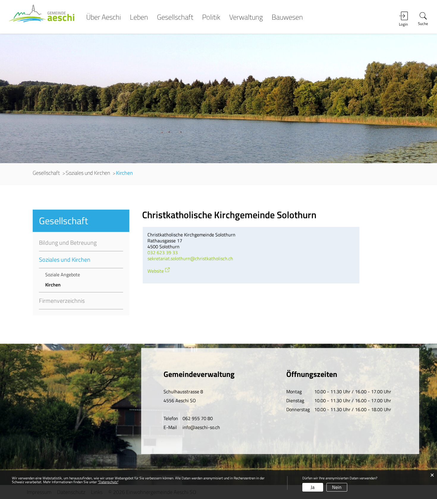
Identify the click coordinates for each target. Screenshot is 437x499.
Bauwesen (287, 17)
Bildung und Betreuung (68, 242)
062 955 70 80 (198, 418)
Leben (139, 17)
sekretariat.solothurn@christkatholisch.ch (190, 258)
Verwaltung (246, 17)
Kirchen (66, 284)
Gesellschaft (175, 17)
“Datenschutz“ (108, 482)
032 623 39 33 (162, 252)
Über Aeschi (103, 17)
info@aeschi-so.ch (201, 427)
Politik (211, 17)
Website (159, 271)
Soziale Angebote (62, 274)
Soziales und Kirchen (64, 259)
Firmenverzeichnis (62, 300)
